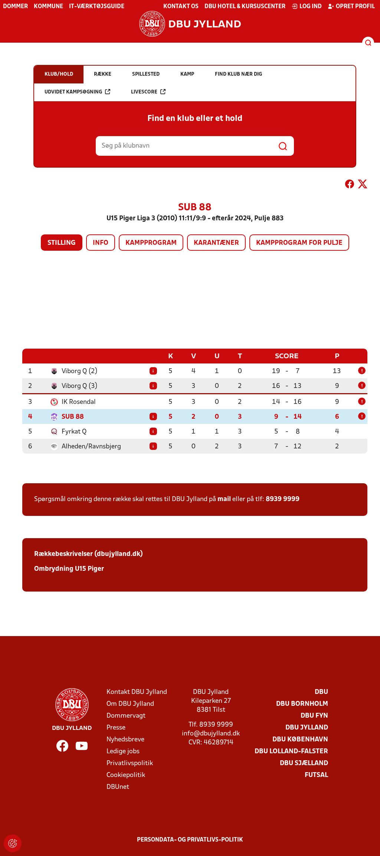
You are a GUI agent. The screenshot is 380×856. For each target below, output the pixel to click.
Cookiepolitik (126, 775)
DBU (321, 692)
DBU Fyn (314, 716)
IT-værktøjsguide (96, 6)
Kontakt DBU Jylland (137, 692)
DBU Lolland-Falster (291, 751)
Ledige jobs (123, 751)
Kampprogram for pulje (299, 243)
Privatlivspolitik (130, 763)
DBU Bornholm (302, 704)
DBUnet (118, 787)
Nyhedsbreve (125, 740)
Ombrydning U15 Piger (69, 569)
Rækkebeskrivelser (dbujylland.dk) (88, 554)
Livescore (144, 92)
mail (224, 499)
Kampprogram (151, 243)
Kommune (48, 6)
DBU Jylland (306, 728)
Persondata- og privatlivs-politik (190, 840)
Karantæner (216, 243)
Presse (116, 728)
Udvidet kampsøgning (73, 92)
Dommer (15, 6)
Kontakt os (181, 6)
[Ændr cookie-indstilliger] (13, 843)
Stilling (62, 243)
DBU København (300, 740)
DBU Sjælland (304, 763)
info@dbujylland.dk (211, 734)
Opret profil (355, 6)
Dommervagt (126, 716)
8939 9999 (282, 499)
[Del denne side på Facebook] (349, 185)
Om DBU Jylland (130, 704)
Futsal (316, 775)
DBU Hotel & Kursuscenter (244, 6)
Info (100, 243)
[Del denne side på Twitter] (362, 185)
